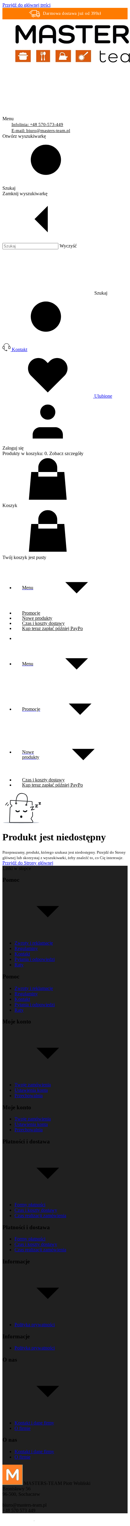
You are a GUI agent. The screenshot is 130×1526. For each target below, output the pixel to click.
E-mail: (40, 130)
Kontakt (22, 953)
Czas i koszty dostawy (36, 1210)
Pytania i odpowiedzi (35, 959)
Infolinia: (37, 124)
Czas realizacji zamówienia (40, 1215)
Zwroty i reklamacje (34, 943)
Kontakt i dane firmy (34, 1422)
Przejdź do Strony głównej (27, 862)
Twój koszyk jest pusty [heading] (24, 557)
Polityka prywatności (35, 1324)
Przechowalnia (29, 1095)
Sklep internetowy (103, 1520)
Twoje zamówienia (33, 1084)
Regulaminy (26, 948)
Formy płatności (30, 1204)
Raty (19, 964)
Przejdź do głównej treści (26, 5)
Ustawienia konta (31, 1090)
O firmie (23, 1428)
